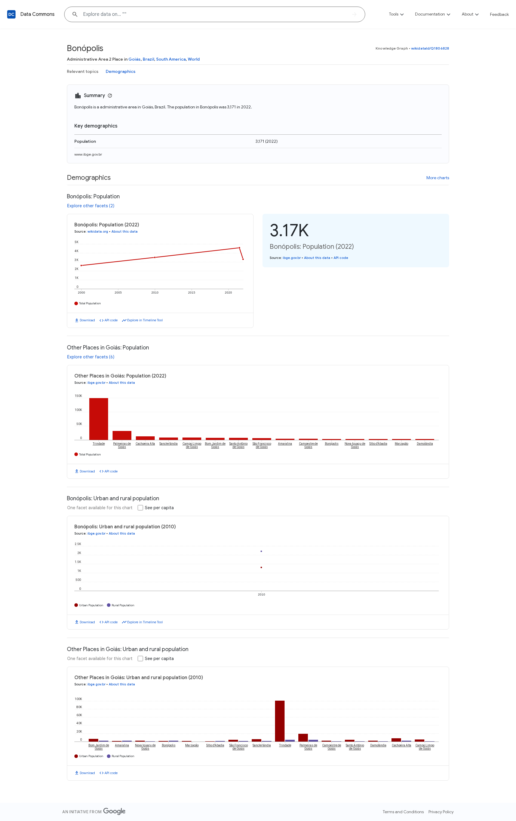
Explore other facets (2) (90, 205)
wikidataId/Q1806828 (430, 48)
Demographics (121, 71)
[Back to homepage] (11, 14)
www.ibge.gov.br (88, 154)
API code (111, 320)
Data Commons (37, 14)
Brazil (148, 59)
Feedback (499, 14)
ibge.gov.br (292, 258)
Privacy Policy (441, 811)
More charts (437, 177)
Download (87, 320)
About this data (124, 231)
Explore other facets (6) (90, 357)
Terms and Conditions (403, 811)
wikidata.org (97, 231)
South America (171, 59)
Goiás (134, 59)
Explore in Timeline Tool (145, 320)
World (194, 59)
